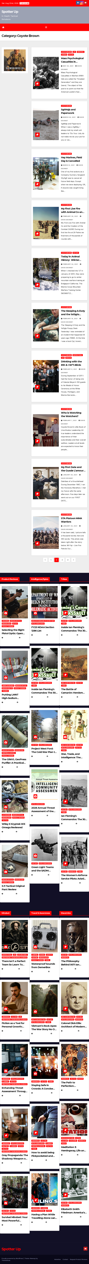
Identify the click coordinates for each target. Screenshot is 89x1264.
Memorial (80, 52)
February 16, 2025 (70, 1217)
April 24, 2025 (69, 697)
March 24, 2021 (69, 117)
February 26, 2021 (70, 216)
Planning (5, 1081)
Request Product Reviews (78, 1259)
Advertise (57, 1259)
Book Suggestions (68, 1138)
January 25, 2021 (70, 526)
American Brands (8, 685)
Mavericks (72, 871)
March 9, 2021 (69, 165)
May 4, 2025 (68, 969)
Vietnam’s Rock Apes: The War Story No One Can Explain (44, 1029)
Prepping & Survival (8, 753)
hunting (35, 957)
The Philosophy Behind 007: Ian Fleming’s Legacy (71, 965)
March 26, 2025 (69, 1031)
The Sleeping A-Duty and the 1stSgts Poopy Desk (73, 314)
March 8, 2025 (69, 1090)
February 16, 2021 (70, 318)
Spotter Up (10, 12)
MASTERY (5, 1146)
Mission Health (7, 688)
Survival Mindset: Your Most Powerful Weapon (15, 1221)
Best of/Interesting (68, 683)
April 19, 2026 (39, 756)
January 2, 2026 (11, 1095)
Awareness (5, 1016)
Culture (14, 1016)
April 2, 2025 (68, 823)
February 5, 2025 (70, 883)
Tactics (5, 820)
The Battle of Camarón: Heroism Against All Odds (72, 693)
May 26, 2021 (68, 66)
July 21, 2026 (9, 767)
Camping (35, 954)
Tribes (34, 685)
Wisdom (68, 357)
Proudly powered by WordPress (13, 1258)
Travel (47, 960)
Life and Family (22, 954)
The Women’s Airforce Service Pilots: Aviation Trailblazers (74, 879)
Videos (64, 1143)
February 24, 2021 (70, 264)
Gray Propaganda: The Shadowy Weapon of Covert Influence (15, 1159)
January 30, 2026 (11, 1031)
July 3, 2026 (9, 893)
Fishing (42, 954)
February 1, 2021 (70, 420)
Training (5, 691)
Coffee (78, 1138)
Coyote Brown (66, 52)
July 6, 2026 (9, 831)
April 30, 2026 (39, 697)
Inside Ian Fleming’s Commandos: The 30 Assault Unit (43, 693)
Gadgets (49, 954)
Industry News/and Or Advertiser (43, 621)
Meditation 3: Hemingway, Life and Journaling (73, 1150)
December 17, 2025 (11, 1163)
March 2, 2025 (69, 1155)
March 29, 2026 (40, 971)
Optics (15, 623)
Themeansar (6, 1260)
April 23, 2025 (69, 761)
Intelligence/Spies (38, 623)
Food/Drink (73, 1140)
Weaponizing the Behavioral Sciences (14, 957)
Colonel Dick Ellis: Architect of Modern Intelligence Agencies (73, 1027)
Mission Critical (15, 621)
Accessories (6, 815)
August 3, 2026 (10, 969)
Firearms (5, 621)
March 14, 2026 (39, 875)
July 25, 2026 (39, 635)
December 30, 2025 (41, 1033)
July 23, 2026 (9, 702)
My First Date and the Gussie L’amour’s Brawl (73, 470)
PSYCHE (71, 54)
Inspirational (77, 355)
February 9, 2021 (70, 369)
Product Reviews (7, 626)
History (75, 252)
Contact (65, 1259)
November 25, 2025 (41, 1093)
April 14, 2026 (39, 815)
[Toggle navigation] (46, 27)
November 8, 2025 (11, 1225)
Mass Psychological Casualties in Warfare (72, 62)
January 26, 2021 (70, 475)
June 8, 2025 (38, 1160)
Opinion (64, 54)
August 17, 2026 (10, 637)
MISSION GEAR (6, 623)
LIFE (74, 52)
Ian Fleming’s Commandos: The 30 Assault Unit (73, 819)
